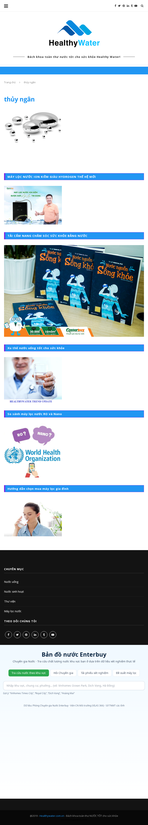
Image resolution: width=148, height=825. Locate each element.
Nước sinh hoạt (14, 591)
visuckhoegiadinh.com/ (74, 819)
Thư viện (9, 601)
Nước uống (11, 582)
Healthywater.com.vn (52, 816)
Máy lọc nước (12, 611)
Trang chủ (10, 82)
